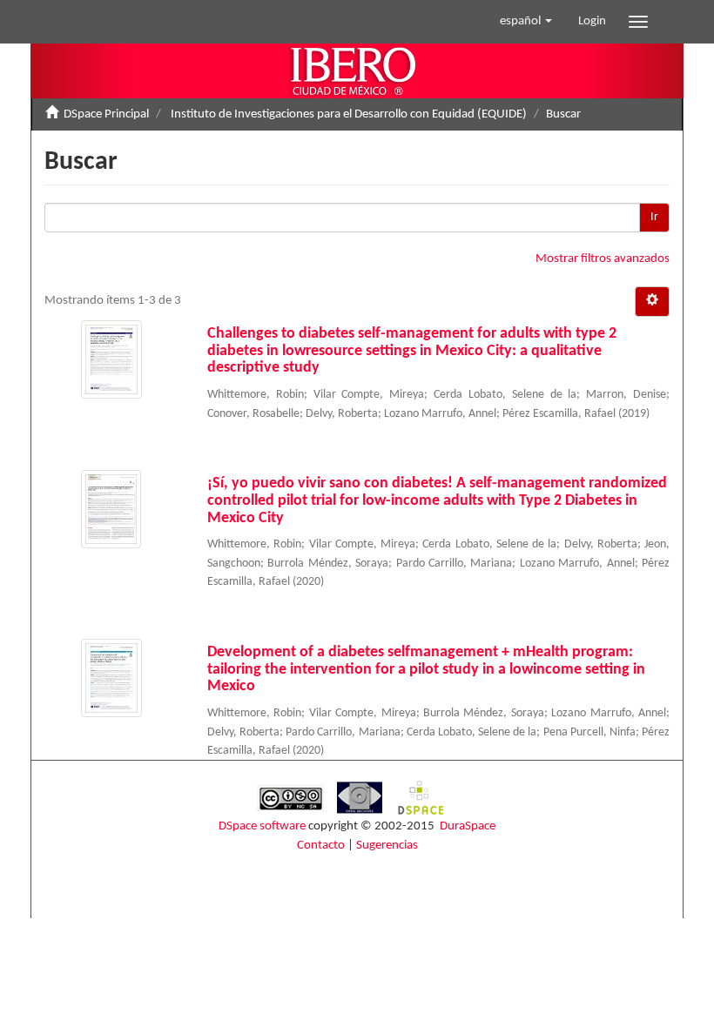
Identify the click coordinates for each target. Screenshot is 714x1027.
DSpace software (262, 826)
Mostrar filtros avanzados (603, 258)
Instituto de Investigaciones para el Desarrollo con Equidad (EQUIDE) (349, 114)
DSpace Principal (106, 114)
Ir (654, 217)
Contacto (321, 845)
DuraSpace (467, 826)
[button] (526, 22)
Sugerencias (387, 845)
